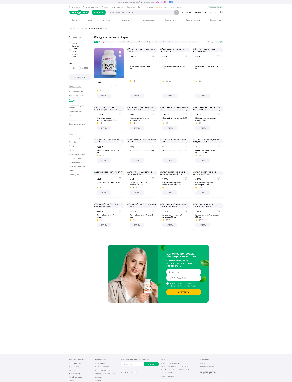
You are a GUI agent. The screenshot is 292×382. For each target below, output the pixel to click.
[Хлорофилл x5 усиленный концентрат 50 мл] (175, 205)
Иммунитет (106, 20)
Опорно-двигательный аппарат (77, 125)
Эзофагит (142, 42)
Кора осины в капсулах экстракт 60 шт (207, 67)
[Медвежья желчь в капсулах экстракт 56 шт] (208, 108)
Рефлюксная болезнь (154, 42)
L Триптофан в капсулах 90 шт (108, 86)
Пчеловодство (74, 175)
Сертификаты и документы (105, 373)
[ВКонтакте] (122, 376)
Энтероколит (132, 42)
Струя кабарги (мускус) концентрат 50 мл (105, 216)
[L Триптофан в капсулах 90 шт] (109, 63)
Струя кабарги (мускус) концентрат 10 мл (204, 184)
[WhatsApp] (137, 376)
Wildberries (161, 2)
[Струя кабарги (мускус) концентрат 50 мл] (109, 205)
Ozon (171, 2)
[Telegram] (133, 376)
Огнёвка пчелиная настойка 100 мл (142, 152)
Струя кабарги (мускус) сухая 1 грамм (141, 216)
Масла (71, 146)
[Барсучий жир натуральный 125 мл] (142, 50)
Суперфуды (73, 142)
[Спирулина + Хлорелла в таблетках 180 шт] (142, 173)
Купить (104, 96)
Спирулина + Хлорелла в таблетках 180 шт (139, 184)
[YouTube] (130, 376)
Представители (118, 7)
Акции (89, 20)
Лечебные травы (75, 377)
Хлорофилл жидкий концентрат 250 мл (207, 216)
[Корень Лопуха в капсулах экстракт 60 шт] (142, 108)
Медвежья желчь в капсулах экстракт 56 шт (205, 119)
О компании (74, 7)
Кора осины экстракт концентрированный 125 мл (107, 119)
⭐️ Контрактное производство (169, 7)
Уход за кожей (170, 20)
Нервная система (75, 112)
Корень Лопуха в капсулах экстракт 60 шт (139, 119)
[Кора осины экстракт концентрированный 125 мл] (109, 108)
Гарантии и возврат (103, 370)
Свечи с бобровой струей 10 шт (108, 183)
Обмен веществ (75, 116)
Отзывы (104, 7)
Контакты (149, 7)
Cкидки (74, 20)
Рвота (165, 42)
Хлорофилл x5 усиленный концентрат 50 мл (172, 216)
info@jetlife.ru (184, 369)
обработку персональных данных (181, 284)
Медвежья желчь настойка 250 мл (108, 151)
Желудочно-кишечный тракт (78, 101)
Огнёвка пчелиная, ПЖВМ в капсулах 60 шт (205, 151)
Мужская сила (126, 20)
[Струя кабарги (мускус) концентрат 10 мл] (208, 173)
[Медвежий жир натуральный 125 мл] (175, 108)
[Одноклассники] (126, 376)
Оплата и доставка (90, 7)
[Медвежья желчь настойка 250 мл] (109, 141)
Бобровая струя (75, 158)
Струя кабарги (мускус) (77, 166)
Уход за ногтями (216, 20)
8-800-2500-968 (201, 12)
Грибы (71, 171)
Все (96, 42)
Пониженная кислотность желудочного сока (183, 42)
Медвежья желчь (75, 162)
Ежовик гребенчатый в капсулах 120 (174, 67)
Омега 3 (72, 370)
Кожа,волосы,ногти (76, 120)
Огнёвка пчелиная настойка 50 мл (174, 152)
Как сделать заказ (207, 367)
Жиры (71, 150)
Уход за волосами (193, 20)
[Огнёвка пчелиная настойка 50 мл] (175, 141)
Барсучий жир (74, 373)
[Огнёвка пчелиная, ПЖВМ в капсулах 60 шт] (208, 141)
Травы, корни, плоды (77, 154)
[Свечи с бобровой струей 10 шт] (109, 173)
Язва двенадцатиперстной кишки (110, 42)
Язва (124, 42)
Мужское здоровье (76, 96)
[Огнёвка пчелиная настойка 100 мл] (142, 141)
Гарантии (131, 7)
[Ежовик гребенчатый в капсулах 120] (175, 50)
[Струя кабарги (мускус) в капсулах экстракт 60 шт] (175, 173)
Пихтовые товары (75, 179)
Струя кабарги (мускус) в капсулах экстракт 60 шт (171, 184)
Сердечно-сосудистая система (77, 106)
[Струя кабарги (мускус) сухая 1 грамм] (142, 205)
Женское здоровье (148, 20)
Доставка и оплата (102, 367)
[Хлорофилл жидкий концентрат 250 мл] (208, 205)
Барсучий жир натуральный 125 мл (141, 67)
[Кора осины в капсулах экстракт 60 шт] (208, 50)
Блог (140, 7)
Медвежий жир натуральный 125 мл (174, 119)
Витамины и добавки (77, 138)
